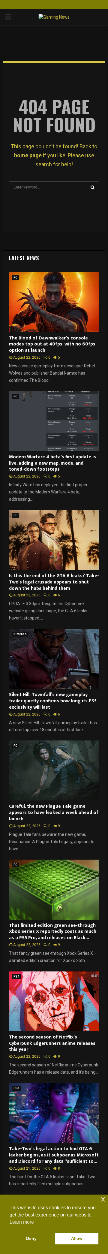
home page (28, 155)
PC (15, 277)
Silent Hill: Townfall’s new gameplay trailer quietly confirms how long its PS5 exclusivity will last (53, 701)
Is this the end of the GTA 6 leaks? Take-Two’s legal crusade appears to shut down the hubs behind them (54, 582)
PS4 (16, 976)
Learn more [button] (22, 1222)
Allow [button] (76, 1238)
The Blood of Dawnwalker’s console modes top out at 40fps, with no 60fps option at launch (52, 344)
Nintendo (20, 634)
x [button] (103, 1199)
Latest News (24, 258)
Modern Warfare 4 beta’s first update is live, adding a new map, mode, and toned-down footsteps (52, 463)
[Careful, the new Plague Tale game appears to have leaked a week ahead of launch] (54, 770)
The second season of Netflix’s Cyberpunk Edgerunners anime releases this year (52, 1043)
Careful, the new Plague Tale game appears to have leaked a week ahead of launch (53, 812)
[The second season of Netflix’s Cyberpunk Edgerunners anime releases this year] (54, 1001)
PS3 (16, 1088)
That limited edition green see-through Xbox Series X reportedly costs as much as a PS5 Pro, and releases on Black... (52, 931)
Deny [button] (31, 1238)
